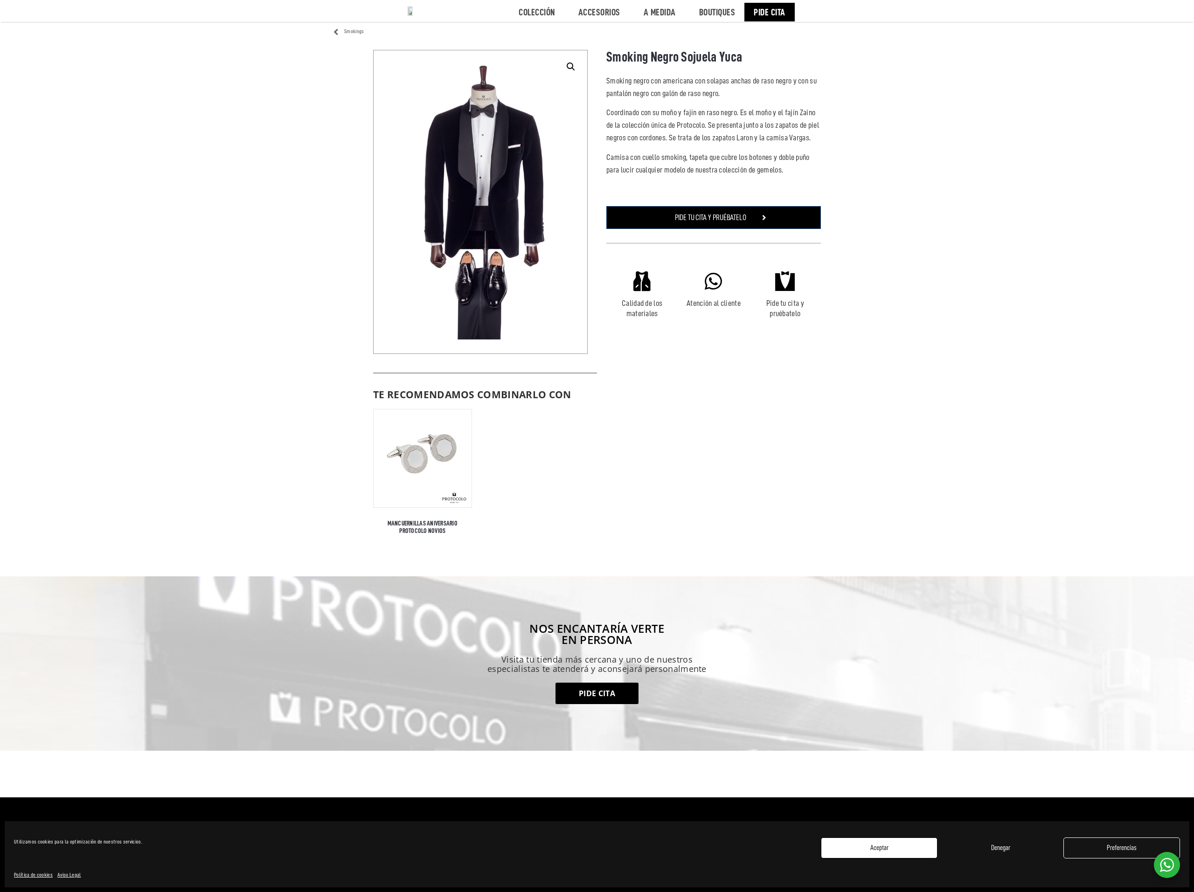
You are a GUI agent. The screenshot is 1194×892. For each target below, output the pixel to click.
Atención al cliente (714, 303)
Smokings (354, 31)
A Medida (660, 12)
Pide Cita (769, 12)
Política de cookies (33, 875)
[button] (570, 66)
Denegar (1000, 847)
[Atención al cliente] (713, 281)
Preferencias (1122, 847)
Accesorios (599, 12)
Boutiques (717, 12)
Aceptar (879, 847)
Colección (537, 12)
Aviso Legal (69, 875)
